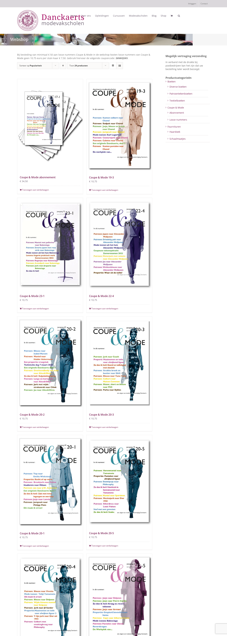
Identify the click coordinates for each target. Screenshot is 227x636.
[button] (179, 15)
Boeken (172, 81)
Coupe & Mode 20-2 (32, 414)
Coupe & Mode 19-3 (101, 177)
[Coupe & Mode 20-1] (50, 481)
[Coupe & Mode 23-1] (50, 244)
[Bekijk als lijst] (119, 65)
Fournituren (174, 126)
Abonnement (177, 112)
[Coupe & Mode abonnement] (50, 125)
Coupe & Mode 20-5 (101, 533)
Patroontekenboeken (181, 93)
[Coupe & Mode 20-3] (119, 362)
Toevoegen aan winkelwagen (35, 189)
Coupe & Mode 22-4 (101, 296)
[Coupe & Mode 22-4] (119, 244)
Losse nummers (178, 119)
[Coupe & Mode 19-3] (119, 125)
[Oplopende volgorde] (63, 65)
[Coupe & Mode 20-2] (50, 362)
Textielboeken (177, 100)
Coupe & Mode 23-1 (32, 296)
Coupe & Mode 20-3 (101, 414)
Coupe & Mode (176, 107)
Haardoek (175, 131)
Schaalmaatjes (178, 138)
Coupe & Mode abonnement (38, 177)
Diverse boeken (178, 86)
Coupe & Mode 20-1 (32, 533)
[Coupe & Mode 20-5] (119, 481)
